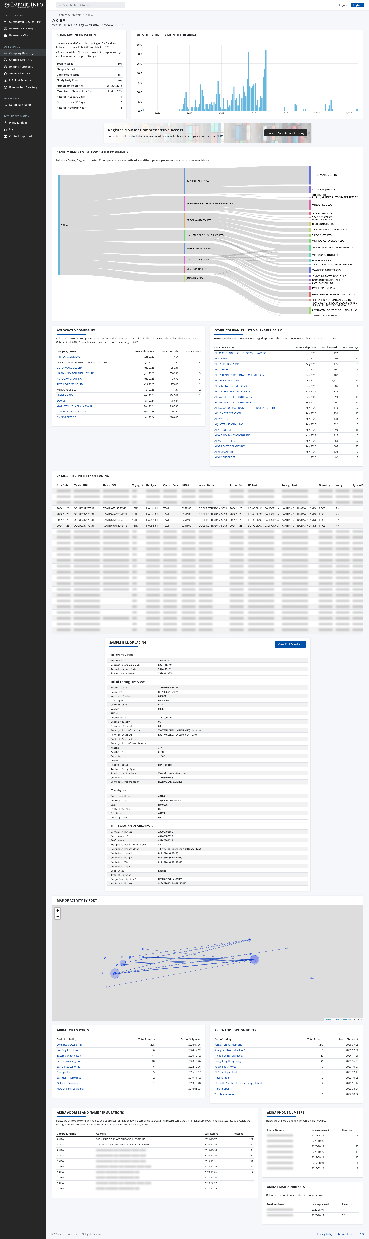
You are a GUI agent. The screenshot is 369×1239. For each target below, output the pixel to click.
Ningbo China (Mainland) (228, 1055)
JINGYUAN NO (194, 278)
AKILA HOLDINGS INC (226, 364)
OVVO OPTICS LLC (322, 213)
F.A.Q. (361, 1234)
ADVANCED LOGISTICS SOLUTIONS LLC (334, 310)
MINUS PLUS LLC (322, 204)
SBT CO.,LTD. (319, 195)
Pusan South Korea (225, 1066)
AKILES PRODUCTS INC (227, 380)
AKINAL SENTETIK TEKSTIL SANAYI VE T (236, 402)
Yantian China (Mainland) (228, 1044)
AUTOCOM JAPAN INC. (325, 189)
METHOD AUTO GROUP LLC (328, 240)
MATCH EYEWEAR (322, 219)
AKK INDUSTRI (222, 430)
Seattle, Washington (68, 1061)
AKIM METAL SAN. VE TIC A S (230, 386)
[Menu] (51, 5)
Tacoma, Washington (69, 1055)
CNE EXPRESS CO (66, 417)
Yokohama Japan (224, 1094)
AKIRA (64, 225)
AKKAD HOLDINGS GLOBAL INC (232, 435)
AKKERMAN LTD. (223, 451)
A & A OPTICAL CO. (322, 217)
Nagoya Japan (222, 1077)
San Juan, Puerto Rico (69, 1077)
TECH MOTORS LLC (323, 223)
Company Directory (70, 15)
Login (343, 5)
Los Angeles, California (69, 1050)
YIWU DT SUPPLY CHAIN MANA (74, 406)
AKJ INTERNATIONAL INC (228, 424)
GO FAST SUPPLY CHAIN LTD (73, 411)
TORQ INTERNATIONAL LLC (327, 280)
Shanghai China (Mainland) (229, 1050)
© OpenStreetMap (341, 1019)
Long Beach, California (69, 1044)
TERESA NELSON (321, 260)
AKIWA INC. (221, 419)
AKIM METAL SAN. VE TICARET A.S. (233, 391)
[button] (57, 910)
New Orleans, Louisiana (70, 1088)
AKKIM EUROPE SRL (225, 457)
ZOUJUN (61, 400)
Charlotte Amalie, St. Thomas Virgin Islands (238, 1083)
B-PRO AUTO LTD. (322, 235)
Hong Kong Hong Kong (227, 1061)
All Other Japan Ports (226, 1072)
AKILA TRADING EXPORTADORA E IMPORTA (239, 375)
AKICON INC (221, 358)
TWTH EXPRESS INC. (323, 288)
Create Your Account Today (285, 133)
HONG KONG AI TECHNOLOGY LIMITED (334, 302)
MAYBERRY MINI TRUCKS (326, 270)
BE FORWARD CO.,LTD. (324, 175)
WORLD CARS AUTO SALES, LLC (329, 229)
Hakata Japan (222, 1088)
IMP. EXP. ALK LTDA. (197, 181)
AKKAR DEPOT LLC (224, 440)
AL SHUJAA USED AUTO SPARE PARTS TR (335, 197)
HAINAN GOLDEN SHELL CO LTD (205, 235)
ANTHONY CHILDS (322, 283)
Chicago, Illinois (65, 1072)
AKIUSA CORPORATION (227, 413)
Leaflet (328, 1019)
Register (357, 5)
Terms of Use (345, 1234)
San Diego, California (68, 1066)
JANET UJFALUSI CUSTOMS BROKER (332, 264)
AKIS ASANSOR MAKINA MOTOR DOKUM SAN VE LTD (244, 408)
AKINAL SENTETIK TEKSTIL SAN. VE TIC (236, 397)
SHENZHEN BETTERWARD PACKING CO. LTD (211, 203)
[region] (23, 624)
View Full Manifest (290, 644)
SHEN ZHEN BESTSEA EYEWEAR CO (331, 305)
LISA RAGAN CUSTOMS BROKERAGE (332, 247)
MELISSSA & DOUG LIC (325, 255)
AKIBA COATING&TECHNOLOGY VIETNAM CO (240, 353)
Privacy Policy (325, 1234)
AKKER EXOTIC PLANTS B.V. (229, 446)
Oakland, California (67, 1083)
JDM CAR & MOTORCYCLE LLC (329, 276)
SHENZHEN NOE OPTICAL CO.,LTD (331, 299)
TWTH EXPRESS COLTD (199, 259)
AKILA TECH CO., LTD (226, 369)
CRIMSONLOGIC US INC (325, 315)
